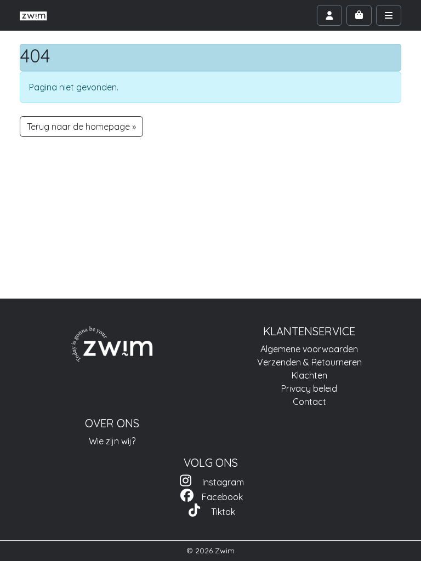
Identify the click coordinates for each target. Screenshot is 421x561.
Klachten (309, 375)
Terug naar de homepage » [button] (81, 126)
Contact (309, 401)
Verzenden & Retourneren (309, 362)
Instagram (219, 482)
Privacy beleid (309, 388)
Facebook (219, 496)
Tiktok (218, 511)
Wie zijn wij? (112, 441)
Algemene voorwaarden (309, 349)
